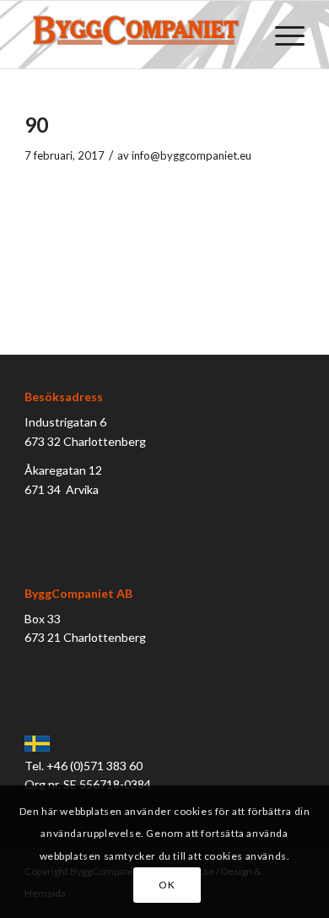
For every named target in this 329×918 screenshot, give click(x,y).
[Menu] (281, 34)
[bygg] (136, 34)
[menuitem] (281, 34)
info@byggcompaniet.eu (191, 155)
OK (167, 884)
